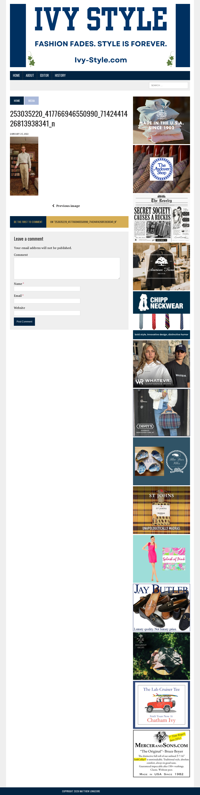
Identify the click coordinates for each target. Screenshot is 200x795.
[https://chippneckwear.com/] (161, 336)
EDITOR (44, 75)
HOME (16, 75)
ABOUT (30, 75)
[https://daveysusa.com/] (161, 433)
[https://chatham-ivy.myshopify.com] (161, 726)
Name (18, 284)
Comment (21, 255)
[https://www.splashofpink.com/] (161, 580)
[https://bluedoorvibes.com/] (161, 482)
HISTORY (60, 75)
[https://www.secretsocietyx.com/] (161, 239)
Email (18, 295)
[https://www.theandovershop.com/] (161, 190)
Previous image (68, 206)
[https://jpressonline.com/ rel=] (161, 141)
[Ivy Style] (100, 35)
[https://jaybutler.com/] (161, 629)
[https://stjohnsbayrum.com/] (161, 531)
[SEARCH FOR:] (168, 84)
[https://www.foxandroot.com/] (161, 677)
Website (19, 308)
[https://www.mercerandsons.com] (161, 774)
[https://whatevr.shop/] (161, 385)
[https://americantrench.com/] (161, 288)
